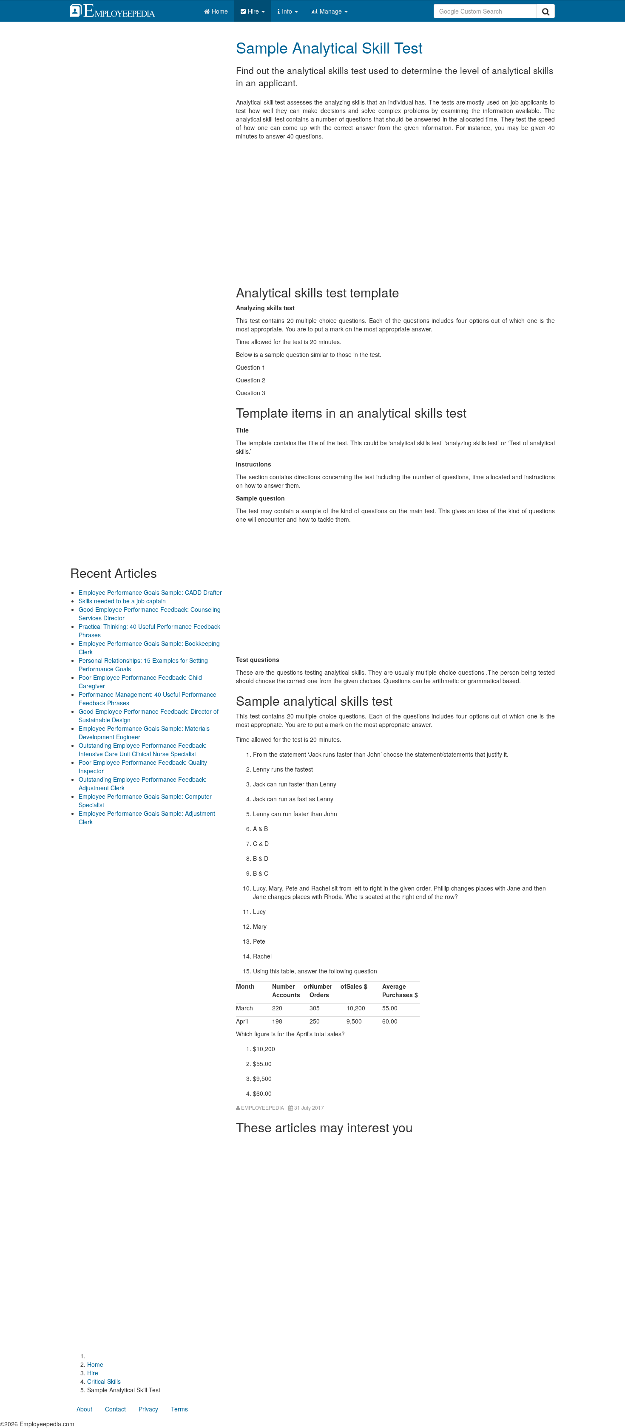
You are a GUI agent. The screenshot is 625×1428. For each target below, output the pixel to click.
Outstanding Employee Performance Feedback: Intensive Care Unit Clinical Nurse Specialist (143, 749)
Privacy (148, 1409)
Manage (332, 11)
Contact (115, 1409)
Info (288, 11)
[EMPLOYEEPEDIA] (119, 9)
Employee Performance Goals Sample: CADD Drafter (150, 592)
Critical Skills (104, 1381)
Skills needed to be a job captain (122, 601)
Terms (179, 1409)
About (84, 1409)
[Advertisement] (395, 217)
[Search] (546, 11)
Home (220, 11)
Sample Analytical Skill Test (329, 47)
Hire (254, 11)
